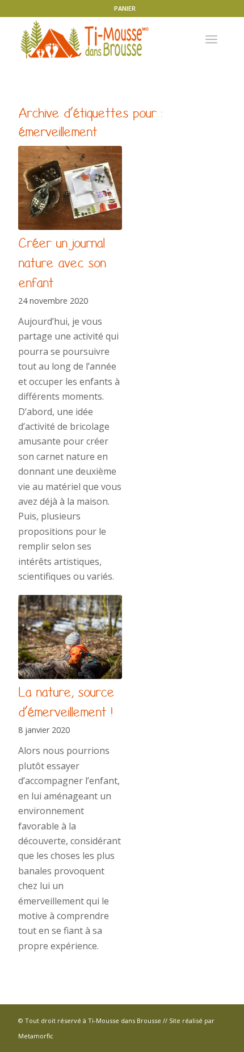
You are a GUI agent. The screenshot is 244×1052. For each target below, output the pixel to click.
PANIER (125, 8)
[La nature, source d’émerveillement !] (70, 637)
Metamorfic (35, 1036)
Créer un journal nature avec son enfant (62, 263)
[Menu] (211, 39)
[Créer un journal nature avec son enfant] (70, 188)
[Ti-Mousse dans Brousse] (101, 39)
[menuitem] (124, 8)
